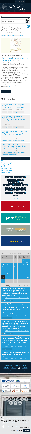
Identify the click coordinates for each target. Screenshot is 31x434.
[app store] (20, 403)
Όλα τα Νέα (15, 198)
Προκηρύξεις (18, 185)
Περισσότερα (4, 423)
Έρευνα (9, 35)
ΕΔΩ (10, 86)
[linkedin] (22, 399)
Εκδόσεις (4, 35)
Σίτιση (21, 182)
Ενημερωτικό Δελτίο (6, 170)
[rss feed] (11, 403)
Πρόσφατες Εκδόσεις (6, 168)
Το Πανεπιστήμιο (8, 365)
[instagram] (18, 399)
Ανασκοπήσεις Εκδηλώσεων (19, 190)
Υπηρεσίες (6, 367)
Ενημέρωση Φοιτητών (7, 163)
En (29, 1)
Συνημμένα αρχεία (7, 300)
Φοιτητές (25, 367)
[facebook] (5, 399)
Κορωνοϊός (24, 185)
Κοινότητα (17, 365)
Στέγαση (15, 195)
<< (3, 253)
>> (28, 253)
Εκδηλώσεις (13, 182)
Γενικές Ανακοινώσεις (7, 152)
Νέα (3, 158)
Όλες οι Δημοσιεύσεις (7, 161)
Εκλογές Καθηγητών (10, 187)
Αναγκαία (14, 430)
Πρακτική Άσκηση (20, 177)
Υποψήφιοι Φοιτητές (12, 370)
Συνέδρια (8, 190)
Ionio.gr (22, 370)
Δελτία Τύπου (16, 152)
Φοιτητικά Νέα (19, 193)
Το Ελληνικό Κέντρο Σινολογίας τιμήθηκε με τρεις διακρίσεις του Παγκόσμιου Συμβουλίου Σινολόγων (15, 354)
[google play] (15, 403)
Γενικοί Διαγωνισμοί (8, 185)
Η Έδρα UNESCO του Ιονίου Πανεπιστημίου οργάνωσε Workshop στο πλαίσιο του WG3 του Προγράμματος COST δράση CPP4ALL (14, 146)
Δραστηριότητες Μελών (17, 35)
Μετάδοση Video (5, 172)
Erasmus (8, 193)
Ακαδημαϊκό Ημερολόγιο (7, 165)
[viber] (26, 399)
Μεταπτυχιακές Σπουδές (15, 180)
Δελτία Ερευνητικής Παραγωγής (9, 154)
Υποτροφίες (9, 177)
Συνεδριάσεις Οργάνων (7, 167)
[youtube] (13, 399)
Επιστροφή (6, 91)
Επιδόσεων (20, 430)
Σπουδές (25, 365)
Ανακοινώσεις (21, 188)
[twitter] (9, 399)
